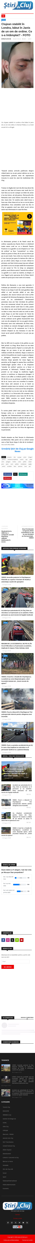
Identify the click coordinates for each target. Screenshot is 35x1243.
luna (25, 466)
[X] (15, 1222)
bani (15, 466)
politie (24, 462)
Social (3, 19)
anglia (30, 464)
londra (14, 462)
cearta (21, 459)
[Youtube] (23, 1222)
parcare (20, 466)
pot (30, 466)
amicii (3, 466)
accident (9, 466)
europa (19, 457)
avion (24, 457)
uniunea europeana (13, 459)
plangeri (8, 462)
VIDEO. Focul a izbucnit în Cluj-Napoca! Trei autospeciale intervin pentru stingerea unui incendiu (16, 714)
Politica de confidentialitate (11, 1240)
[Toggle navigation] (3, 15)
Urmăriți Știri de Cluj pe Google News (17, 450)
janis (7, 464)
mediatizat (23, 464)
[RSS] (27, 1222)
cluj (14, 457)
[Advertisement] (17, 104)
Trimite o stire (17, 1218)
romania (9, 457)
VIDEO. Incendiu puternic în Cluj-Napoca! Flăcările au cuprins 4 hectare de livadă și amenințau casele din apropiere (16, 580)
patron (4, 459)
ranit (12, 464)
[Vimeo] (19, 1222)
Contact (17, 1214)
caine (19, 462)
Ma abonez (8, 967)
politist (17, 464)
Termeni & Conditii (27, 1240)
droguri (30, 457)
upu (26, 459)
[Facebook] (8, 1222)
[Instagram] (11, 1222)
